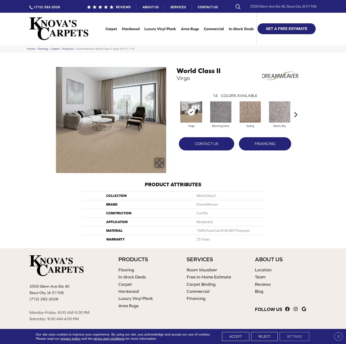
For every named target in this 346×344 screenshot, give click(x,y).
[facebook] (287, 309)
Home (31, 48)
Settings (294, 336)
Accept (235, 336)
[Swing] (250, 112)
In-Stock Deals (241, 29)
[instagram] (296, 309)
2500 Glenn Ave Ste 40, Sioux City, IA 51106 (283, 6)
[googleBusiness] (304, 309)
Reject (264, 336)
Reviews (123, 7)
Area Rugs (190, 29)
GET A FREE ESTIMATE (286, 28)
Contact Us (208, 7)
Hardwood (131, 29)
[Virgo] (191, 112)
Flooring (43, 48)
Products (67, 48)
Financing (265, 143)
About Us (150, 7)
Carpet (111, 29)
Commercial (214, 29)
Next (295, 107)
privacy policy (70, 338)
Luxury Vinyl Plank (160, 29)
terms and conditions (109, 338)
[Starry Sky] (279, 112)
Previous (174, 107)
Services (178, 7)
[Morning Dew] (221, 112)
